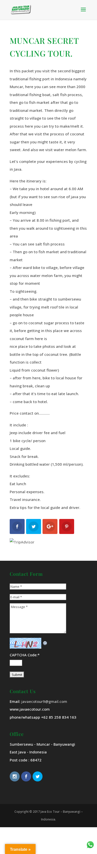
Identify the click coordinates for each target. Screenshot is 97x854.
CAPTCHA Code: (25, 654)
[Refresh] (45, 641)
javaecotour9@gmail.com (44, 701)
